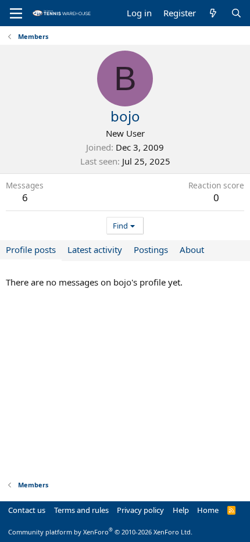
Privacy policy (140, 510)
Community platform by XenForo (100, 531)
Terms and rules (81, 510)
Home (208, 510)
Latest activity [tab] (94, 249)
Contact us (26, 510)
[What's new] (213, 13)
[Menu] (16, 13)
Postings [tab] (151, 249)
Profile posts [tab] (31, 249)
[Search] (236, 13)
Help (181, 510)
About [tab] (192, 249)
